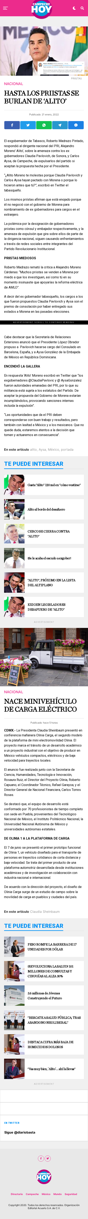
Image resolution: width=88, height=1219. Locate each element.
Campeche (32, 1194)
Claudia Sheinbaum (45, 911)
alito (33, 449)
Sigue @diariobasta (19, 1132)
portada (67, 449)
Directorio (17, 1194)
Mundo (57, 1194)
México (53, 449)
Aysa (42, 449)
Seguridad (71, 1194)
